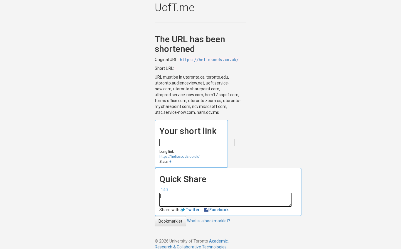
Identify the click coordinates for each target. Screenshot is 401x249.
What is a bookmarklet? (208, 220)
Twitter (193, 209)
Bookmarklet (170, 221)
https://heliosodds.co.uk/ (209, 59)
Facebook (219, 209)
